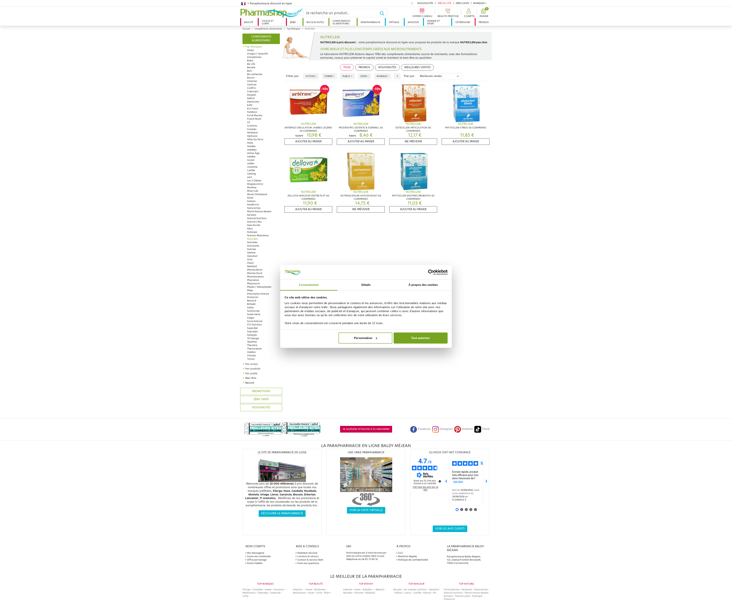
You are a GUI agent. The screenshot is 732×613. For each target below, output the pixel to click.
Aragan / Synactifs (257, 53)
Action (310, 76)
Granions (252, 125)
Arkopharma (254, 57)
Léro (249, 177)
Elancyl (427, 592)
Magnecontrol (255, 184)
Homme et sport (433, 22)
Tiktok (486, 429)
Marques (479, 3)
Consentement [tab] (309, 284)
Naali (250, 197)
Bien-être (250, 378)
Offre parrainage (256, 559)
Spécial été (444, 3)
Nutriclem (252, 238)
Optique (394, 22)
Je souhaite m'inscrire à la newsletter (366, 429)
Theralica (252, 345)
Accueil (246, 28)
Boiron (250, 77)
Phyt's (327, 592)
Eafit (249, 105)
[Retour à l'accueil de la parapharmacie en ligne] (271, 13)
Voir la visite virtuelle (366, 510)
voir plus (458, 481)
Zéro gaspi (261, 399)
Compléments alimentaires (341, 22)
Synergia (252, 335)
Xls (434, 592)
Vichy (245, 596)
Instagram (446, 429)
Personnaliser (363, 338)
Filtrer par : (293, 76)
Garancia (279, 589)
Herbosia (252, 136)
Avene (268, 589)
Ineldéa (251, 156)
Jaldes (250, 163)
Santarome (253, 311)
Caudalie (257, 589)
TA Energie (253, 338)
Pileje (250, 290)
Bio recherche (254, 74)
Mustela (347, 592)
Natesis (251, 201)
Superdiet (252, 328)
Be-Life (251, 64)
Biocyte (251, 67)
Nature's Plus (254, 221)
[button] (469, 13)
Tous (347, 67)
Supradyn (252, 331)
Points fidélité (254, 563)
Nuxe (311, 592)
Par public (251, 373)
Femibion (252, 112)
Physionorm (253, 283)
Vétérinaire (462, 22)
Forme (328, 76)
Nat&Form (253, 204)
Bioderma (319, 589)
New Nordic (253, 225)
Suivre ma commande (258, 556)
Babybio (367, 589)
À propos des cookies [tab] (423, 284)
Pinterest (467, 429)
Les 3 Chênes (254, 180)
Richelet (251, 304)
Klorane (358, 592)
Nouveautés (425, 3)
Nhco (250, 228)
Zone (363, 76)
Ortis (250, 259)
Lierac (407, 592)
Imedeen (252, 149)
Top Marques (293, 28)
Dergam (251, 94)
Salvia (250, 307)
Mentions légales (407, 556)
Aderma (297, 589)
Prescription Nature (258, 293)
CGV (400, 553)
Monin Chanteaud (257, 194)
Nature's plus (462, 596)
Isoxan (250, 160)
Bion (249, 70)
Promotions (261, 391)
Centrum (251, 84)
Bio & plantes (315, 22)
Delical (250, 98)
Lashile (251, 170)
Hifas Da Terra (255, 139)
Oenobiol (252, 256)
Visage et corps (268, 22)
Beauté (248, 22)
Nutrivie (251, 249)
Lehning (251, 173)
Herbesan (252, 132)
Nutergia (252, 232)
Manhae (251, 187)
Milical (398, 592)
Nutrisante (253, 245)
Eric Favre (252, 108)
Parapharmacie (370, 22)
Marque (381, 76)
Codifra (251, 88)
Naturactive (253, 208)
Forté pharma (451, 589)
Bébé (293, 22)
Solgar (250, 317)
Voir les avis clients (450, 528)
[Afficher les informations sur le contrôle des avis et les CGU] (439, 481)
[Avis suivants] (486, 481)
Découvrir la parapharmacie (282, 513)
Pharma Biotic (254, 269)
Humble (251, 146)
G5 (248, 122)
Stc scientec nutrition (415, 589)
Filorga (246, 589)
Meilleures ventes (417, 67)
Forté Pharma (254, 115)
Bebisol (380, 589)
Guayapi (251, 129)
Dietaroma (253, 101)
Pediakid (252, 266)
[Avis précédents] (446, 481)
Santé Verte (253, 314)
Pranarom (252, 297)
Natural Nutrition (256, 218)
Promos (484, 22)
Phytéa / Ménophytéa (259, 286)
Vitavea (251, 355)
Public (346, 76)
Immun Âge (253, 153)
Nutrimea (252, 242)
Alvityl (250, 50)
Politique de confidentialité (413, 559)
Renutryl (251, 300)
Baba (250, 60)
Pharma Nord (254, 273)
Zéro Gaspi (462, 3)
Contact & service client (310, 559)
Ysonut (251, 359)
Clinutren (252, 81)
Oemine (251, 252)
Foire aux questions (308, 563)
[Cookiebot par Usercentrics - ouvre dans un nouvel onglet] (431, 272)
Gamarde (275, 592)
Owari (250, 262)
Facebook (424, 429)
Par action (251, 364)
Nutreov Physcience (258, 235)
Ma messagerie (255, 553)
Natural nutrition (453, 592)
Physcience (253, 280)
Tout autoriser (420, 338)
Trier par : (410, 76)
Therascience (254, 348)
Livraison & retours (308, 556)
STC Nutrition (254, 324)
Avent (357, 589)
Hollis (250, 142)
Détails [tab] (366, 284)
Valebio (251, 352)
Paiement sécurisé (307, 553)
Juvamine (252, 166)
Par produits (252, 368)
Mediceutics (249, 592)
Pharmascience (255, 276)
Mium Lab (252, 190)
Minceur (413, 22)
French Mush (254, 118)
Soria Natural (254, 321)
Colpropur (252, 91)
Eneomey (263, 592)
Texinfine (252, 341)
